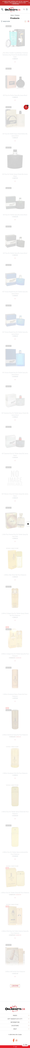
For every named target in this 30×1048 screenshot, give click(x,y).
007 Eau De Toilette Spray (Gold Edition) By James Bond (15, 134)
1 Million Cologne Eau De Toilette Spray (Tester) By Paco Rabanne (15, 614)
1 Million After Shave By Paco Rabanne (15, 575)
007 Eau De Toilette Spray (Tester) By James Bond (15, 175)
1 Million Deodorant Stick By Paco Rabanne (15, 773)
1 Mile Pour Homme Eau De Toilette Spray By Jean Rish (15, 535)
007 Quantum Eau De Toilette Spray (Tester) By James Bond (15, 414)
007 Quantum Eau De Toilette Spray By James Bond (15, 454)
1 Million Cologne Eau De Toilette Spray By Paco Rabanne (15, 655)
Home (12, 15)
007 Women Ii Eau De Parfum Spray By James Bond (15, 495)
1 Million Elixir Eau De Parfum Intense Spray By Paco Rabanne (15, 932)
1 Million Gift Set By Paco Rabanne (15, 971)
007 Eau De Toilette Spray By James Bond (15, 214)
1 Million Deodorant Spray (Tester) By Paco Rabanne (15, 695)
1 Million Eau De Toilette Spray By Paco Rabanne (15, 892)
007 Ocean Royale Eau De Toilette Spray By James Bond (15, 292)
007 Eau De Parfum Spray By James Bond (15, 95)
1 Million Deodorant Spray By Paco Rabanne (15, 734)
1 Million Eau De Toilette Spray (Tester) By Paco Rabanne (15, 812)
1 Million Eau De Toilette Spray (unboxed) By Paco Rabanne (15, 853)
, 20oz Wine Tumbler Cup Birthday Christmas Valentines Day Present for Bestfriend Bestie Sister (15, 55)
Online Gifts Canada (12, 9)
